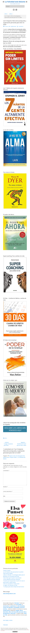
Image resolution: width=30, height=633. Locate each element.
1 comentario (20, 26)
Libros (11, 13)
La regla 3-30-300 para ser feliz (10, 585)
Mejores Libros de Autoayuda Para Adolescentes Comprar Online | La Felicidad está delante (14, 457)
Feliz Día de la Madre (8, 573)
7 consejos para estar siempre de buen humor (13, 586)
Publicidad (5, 625)
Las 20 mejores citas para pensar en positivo (13, 572)
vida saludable (21, 606)
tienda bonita (6, 610)
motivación (6, 606)
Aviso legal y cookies (7, 620)
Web (4, 496)
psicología (18, 604)
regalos (17, 610)
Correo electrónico (7, 491)
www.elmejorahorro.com (9, 593)
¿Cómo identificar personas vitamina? (11, 579)
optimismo (13, 606)
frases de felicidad (8, 607)
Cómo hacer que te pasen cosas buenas (12, 578)
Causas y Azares (7, 570)
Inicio (6, 13)
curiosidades (16, 607)
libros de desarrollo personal (16, 612)
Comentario (6, 470)
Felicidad (14, 26)
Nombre (5, 486)
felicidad (16, 603)
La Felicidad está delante (15, 2)
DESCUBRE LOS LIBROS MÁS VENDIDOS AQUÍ (15, 429)
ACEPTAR (15, 631)
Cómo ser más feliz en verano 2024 (11, 583)
